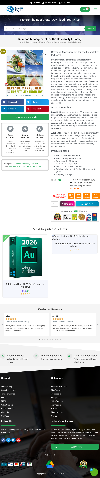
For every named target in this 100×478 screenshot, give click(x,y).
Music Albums (57, 412)
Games (54, 416)
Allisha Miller (13, 166)
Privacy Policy (6, 386)
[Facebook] (3, 440)
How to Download (8, 408)
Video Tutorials (57, 401)
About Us (5, 412)
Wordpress (55, 397)
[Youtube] (18, 440)
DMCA (3, 401)
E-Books (27, 42)
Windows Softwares (59, 386)
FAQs (3, 397)
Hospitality (36, 166)
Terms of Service (8, 394)
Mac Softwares (57, 390)
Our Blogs (5, 416)
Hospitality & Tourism (38, 42)
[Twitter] (8, 440)
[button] (95, 9)
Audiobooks (56, 394)
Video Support (7, 405)
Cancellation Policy (8, 390)
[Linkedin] (13, 440)
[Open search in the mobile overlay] (50, 28)
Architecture (56, 405)
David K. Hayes (25, 166)
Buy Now (89, 204)
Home (21, 42)
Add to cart (67, 204)
